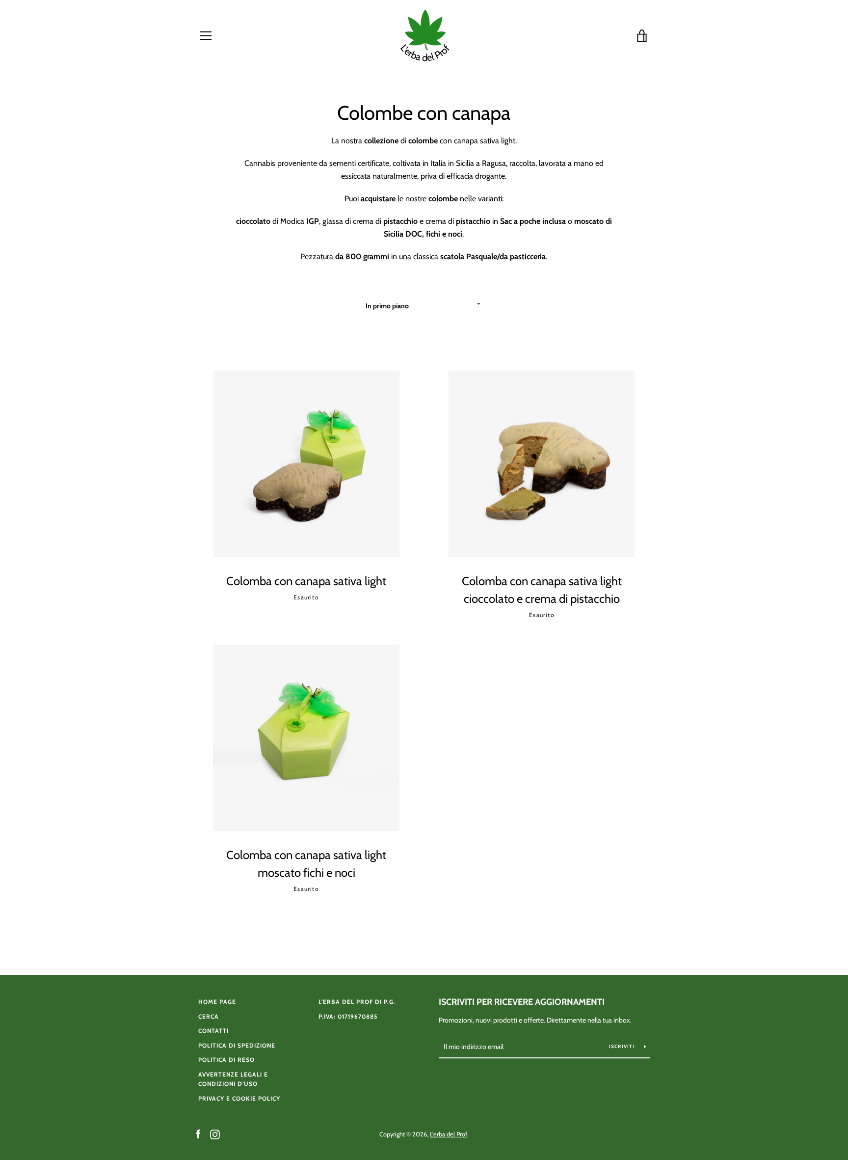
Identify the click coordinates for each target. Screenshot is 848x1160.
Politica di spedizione (236, 1045)
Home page (217, 1001)
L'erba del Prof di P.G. (357, 1001)
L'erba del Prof (448, 1134)
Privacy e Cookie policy (239, 1098)
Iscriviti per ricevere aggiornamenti (522, 1002)
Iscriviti (623, 1046)
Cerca (208, 1016)
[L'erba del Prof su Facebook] (198, 1133)
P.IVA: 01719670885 (347, 1016)
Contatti (213, 1030)
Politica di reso (226, 1059)
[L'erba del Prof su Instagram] (215, 1133)
